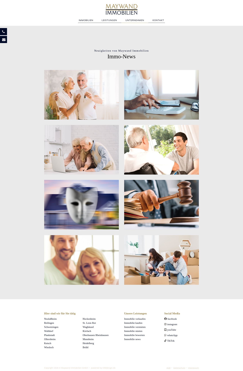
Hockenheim (89, 318)
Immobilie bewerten (134, 335)
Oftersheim (50, 339)
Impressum (193, 368)
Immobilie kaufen (133, 323)
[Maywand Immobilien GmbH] (121, 7)
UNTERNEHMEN (134, 20)
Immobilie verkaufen (135, 318)
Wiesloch (49, 347)
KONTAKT (158, 20)
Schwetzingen (51, 327)
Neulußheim (50, 318)
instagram (171, 324)
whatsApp (171, 335)
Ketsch (47, 343)
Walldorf (48, 331)
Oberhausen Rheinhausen (96, 335)
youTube (171, 329)
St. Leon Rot (89, 323)
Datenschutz (179, 368)
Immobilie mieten (133, 331)
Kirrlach (87, 331)
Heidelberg (88, 343)
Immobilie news (132, 339)
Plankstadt (49, 335)
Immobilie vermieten (135, 327)
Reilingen (49, 323)
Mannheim (88, 339)
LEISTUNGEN (109, 20)
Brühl (85, 347)
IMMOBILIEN (86, 20)
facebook (172, 318)
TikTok (171, 340)
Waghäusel (88, 327)
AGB (168, 368)
